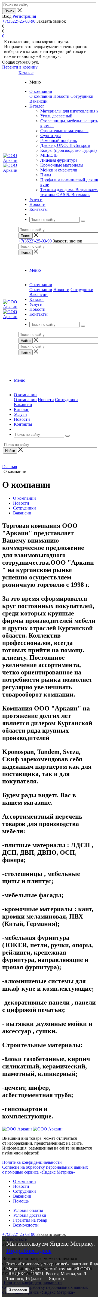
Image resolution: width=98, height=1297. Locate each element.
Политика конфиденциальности (32, 1162)
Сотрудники (82, 96)
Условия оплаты (28, 1210)
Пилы (45, 175)
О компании (40, 96)
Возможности (26, 1225)
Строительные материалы (64, 130)
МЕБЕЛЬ (48, 155)
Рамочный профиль (58, 140)
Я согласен (17, 1290)
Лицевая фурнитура (58, 160)
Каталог (26, 72)
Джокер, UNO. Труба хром (65, 145)
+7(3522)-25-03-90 (18, 21)
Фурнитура (50, 135)
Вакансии (38, 101)
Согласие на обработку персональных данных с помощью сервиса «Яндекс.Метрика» (45, 1169)
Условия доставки (29, 1215)
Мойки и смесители (58, 170)
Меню (35, 270)
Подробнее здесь (28, 1250)
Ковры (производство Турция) (68, 150)
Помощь (21, 1201)
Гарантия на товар (30, 1220)
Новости (61, 96)
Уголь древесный (56, 116)
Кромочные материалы (61, 165)
